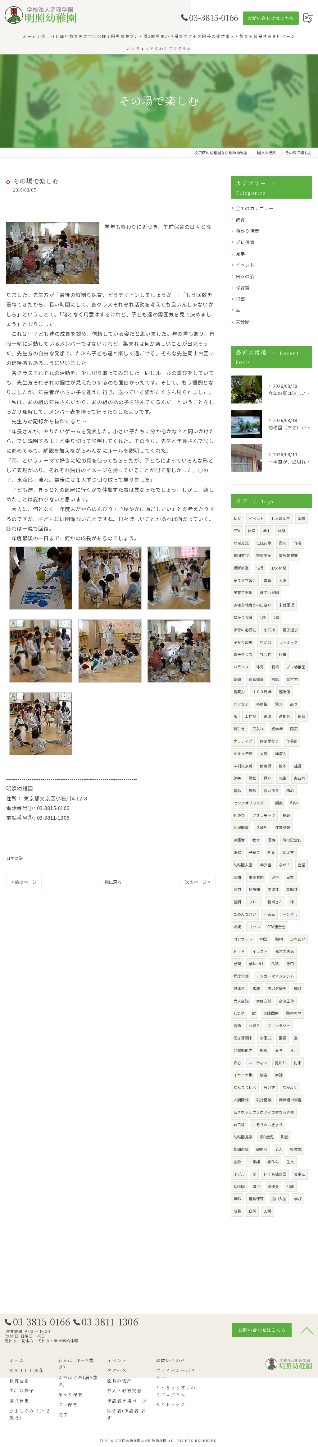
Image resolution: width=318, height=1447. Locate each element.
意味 (282, 543)
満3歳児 (267, 1136)
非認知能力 (243, 1050)
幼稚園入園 (243, 864)
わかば (265, 642)
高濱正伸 (286, 1000)
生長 (290, 1161)
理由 (237, 877)
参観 (237, 963)
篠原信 (284, 691)
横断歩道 (241, 567)
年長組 (292, 741)
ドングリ (290, 914)
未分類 (243, 321)
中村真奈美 (243, 765)
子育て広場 (243, 642)
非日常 (239, 1124)
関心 (290, 790)
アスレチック (263, 815)
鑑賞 (298, 765)
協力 (237, 889)
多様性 (262, 704)
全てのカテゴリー (255, 208)
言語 (237, 1025)
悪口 (290, 963)
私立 (237, 518)
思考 (279, 1050)
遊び (256, 1186)
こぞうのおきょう (267, 1124)
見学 (240, 253)
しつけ (239, 1013)
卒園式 (265, 1037)
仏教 (275, 963)
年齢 (237, 1198)
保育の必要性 (245, 629)
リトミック (288, 642)
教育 (240, 219)
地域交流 (241, 543)
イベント (245, 264)
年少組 (265, 864)
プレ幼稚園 (295, 666)
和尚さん (275, 901)
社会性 (265, 654)
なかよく (290, 1087)
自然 (252, 1211)
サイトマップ (170, 1404)
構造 (263, 1074)
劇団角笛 (241, 1149)
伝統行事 (263, 543)
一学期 (254, 1161)
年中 (266, 530)
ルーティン (258, 1062)
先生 (282, 778)
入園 (267, 1211)
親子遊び (290, 629)
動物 (279, 939)
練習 (301, 716)
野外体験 (279, 567)
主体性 (273, 889)
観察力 (239, 691)
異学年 (277, 728)
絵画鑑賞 (256, 679)
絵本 (282, 765)
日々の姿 (14, 858)
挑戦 (286, 815)
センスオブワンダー (251, 802)
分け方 (269, 1087)
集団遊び (241, 555)
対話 (275, 679)
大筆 (282, 580)
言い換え (271, 790)
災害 (275, 877)
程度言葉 (241, 976)
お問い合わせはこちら (271, 18)
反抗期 (254, 889)
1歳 (263, 617)
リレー (254, 901)
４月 (294, 1050)
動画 (252, 778)
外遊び (239, 815)
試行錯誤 (263, 1099)
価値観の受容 (290, 1099)
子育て (254, 852)
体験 (281, 530)
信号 (260, 567)
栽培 (275, 666)
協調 (237, 901)
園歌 (237, 1161)
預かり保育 (247, 231)
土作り (250, 716)
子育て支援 (243, 592)
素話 (279, 1074)
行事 (240, 299)
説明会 (273, 1186)
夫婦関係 (271, 1013)
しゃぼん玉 (280, 518)
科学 (294, 802)
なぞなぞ (241, 704)
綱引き (239, 728)
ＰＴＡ (239, 951)
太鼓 (263, 753)
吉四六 (299, 778)
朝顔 (237, 679)
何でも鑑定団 (275, 1174)
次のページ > (198, 882)
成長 (237, 1211)
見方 (267, 778)
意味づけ (256, 963)
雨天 (294, 728)
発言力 (292, 679)
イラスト (260, 951)
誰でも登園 (269, 592)
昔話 (237, 790)
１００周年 (261, 691)
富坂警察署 (288, 555)
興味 (252, 790)
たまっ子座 (243, 753)
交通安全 (263, 555)
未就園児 (286, 604)
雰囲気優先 (276, 988)
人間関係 (241, 1099)
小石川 (269, 629)
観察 (279, 802)
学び (298, 1198)
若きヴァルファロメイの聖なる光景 (264, 1112)
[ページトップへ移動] (307, 1330)
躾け (298, 988)
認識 (237, 926)
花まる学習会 (245, 580)
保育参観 (282, 827)
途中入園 (279, 1198)
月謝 (290, 1186)
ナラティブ (243, 741)
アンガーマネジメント (275, 976)
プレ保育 (245, 242)
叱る (271, 852)
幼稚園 (239, 1186)
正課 (237, 852)
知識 (263, 1050)
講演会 (281, 753)
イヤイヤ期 (243, 1074)
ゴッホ (254, 926)
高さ (294, 704)
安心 (237, 1062)
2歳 (276, 617)
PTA (237, 530)
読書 (237, 778)
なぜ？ (284, 864)
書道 (267, 580)
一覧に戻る (111, 882)
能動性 (292, 889)
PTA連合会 (276, 926)
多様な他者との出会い (252, 604)
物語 (263, 939)
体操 (251, 530)
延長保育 (256, 1198)
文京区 (300, 1174)
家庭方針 (263, 1000)
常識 (256, 988)
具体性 (239, 988)
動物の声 (293, 1013)
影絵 (284, 1136)
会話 (301, 864)
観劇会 (262, 1149)
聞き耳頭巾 (243, 1037)
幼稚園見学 (243, 1136)
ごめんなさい (245, 914)
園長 (282, 1037)
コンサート (243, 939)
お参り (254, 1025)
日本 (290, 877)
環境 (271, 839)
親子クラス (243, 654)
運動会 (284, 716)
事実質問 (256, 877)
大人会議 (241, 1000)
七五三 (269, 914)
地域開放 (241, 827)
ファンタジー (278, 1025)
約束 (297, 1062)
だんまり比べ (245, 1087)
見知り (280, 1062)
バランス (241, 666)
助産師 (265, 765)
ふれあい (297, 939)
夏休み (273, 1161)
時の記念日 (292, 839)
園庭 (301, 518)
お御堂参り (269, 741)
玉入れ (258, 728)
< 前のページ (24, 882)
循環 (267, 716)
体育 (260, 666)
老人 (279, 1149)
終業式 (296, 1149)
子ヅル (239, 1174)
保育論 (243, 287)
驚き (279, 704)
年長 (298, 543)
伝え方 (288, 852)
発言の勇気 (284, 951)
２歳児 (262, 827)
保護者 (239, 839)
